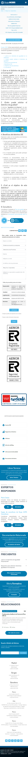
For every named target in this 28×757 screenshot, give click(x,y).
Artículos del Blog (9, 445)
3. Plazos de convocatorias (10, 62)
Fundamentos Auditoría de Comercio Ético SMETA (14, 615)
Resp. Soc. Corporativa (10, 10)
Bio (8, 507)
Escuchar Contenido (14, 40)
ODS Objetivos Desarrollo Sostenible (14, 32)
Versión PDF (8, 425)
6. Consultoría (7, 67)
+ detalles (14, 310)
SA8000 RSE (14, 23)
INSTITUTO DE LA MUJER (7, 227)
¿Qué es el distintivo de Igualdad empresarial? (10, 560)
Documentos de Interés (11, 458)
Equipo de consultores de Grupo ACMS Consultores (14, 513)
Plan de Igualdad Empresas (14, 25)
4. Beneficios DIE (8, 64)
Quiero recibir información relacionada (11, 317)
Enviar (14, 321)
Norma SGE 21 (14, 14)
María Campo (5, 498)
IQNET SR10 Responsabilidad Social (14, 28)
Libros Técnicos (14, 477)
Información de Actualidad (11, 451)
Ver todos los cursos (14, 632)
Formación (14, 594)
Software (7, 438)
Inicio (2, 10)
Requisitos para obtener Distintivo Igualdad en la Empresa (11, 566)
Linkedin (18, 507)
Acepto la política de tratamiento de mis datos (12, 313)
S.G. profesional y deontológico (14, 17)
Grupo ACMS (4, 47)
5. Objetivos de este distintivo (11, 65)
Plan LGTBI (14, 30)
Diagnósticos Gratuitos (10, 431)
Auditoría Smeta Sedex (14, 19)
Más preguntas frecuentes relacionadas (14, 573)
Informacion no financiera (14, 21)
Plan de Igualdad (19, 209)
